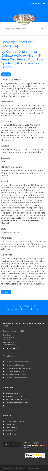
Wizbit (36, 468)
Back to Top (13, 444)
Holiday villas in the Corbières (17, 378)
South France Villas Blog (15, 421)
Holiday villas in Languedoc (16, 371)
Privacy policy (11, 428)
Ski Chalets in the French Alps (17, 399)
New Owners (11, 434)
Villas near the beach (14, 396)
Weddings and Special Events (17, 403)
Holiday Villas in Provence (15, 374)
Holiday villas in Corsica (15, 365)
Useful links (10, 424)
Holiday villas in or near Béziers (17, 362)
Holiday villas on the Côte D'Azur (18, 368)
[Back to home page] (24, 19)
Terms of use (10, 431)
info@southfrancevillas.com (24, 309)
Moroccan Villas (12, 406)
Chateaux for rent (13, 393)
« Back (6, 74)
